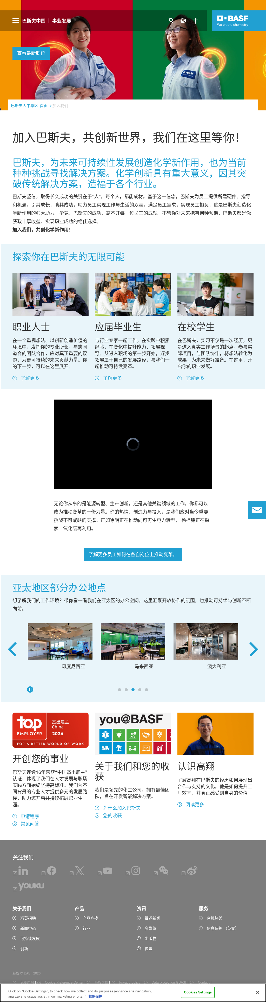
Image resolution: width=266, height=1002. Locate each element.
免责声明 (27, 982)
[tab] (119, 689)
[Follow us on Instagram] (133, 874)
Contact (203, 982)
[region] (133, 993)
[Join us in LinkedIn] (20, 874)
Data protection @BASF (169, 982)
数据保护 (95, 996)
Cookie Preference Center (64, 982)
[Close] (257, 992)
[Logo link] (232, 20)
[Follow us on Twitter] (76, 874)
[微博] (190, 874)
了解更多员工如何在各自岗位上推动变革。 (133, 554)
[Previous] (12, 651)
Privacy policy (130, 982)
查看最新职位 (31, 53)
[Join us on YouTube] (104, 874)
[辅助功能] (196, 21)
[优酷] (28, 890)
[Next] (253, 651)
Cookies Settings (198, 992)
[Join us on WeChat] (161, 874)
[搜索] (171, 21)
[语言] (183, 21)
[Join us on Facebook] (48, 874)
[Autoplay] (30, 689)
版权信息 (101, 982)
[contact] (257, 510)
